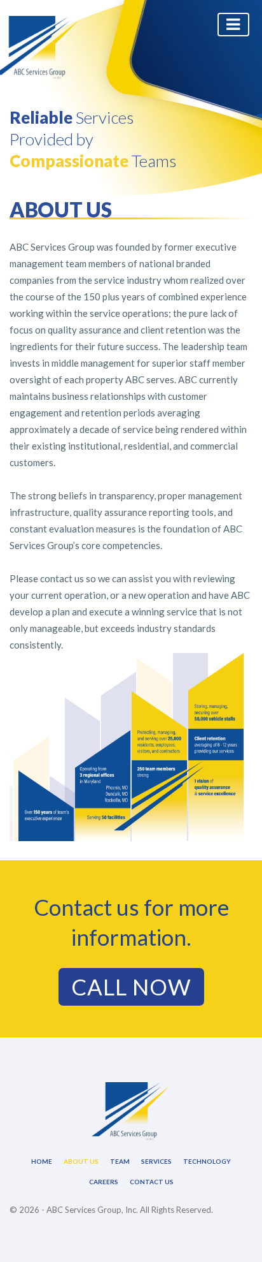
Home (41, 1161)
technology (207, 1161)
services (156, 1161)
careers (103, 1181)
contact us (152, 1181)
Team (120, 1161)
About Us (81, 1161)
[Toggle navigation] (233, 24)
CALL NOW (131, 986)
